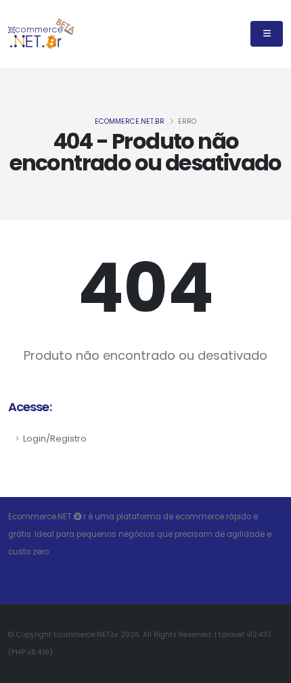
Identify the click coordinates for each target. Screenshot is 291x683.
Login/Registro (55, 438)
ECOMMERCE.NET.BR (129, 121)
